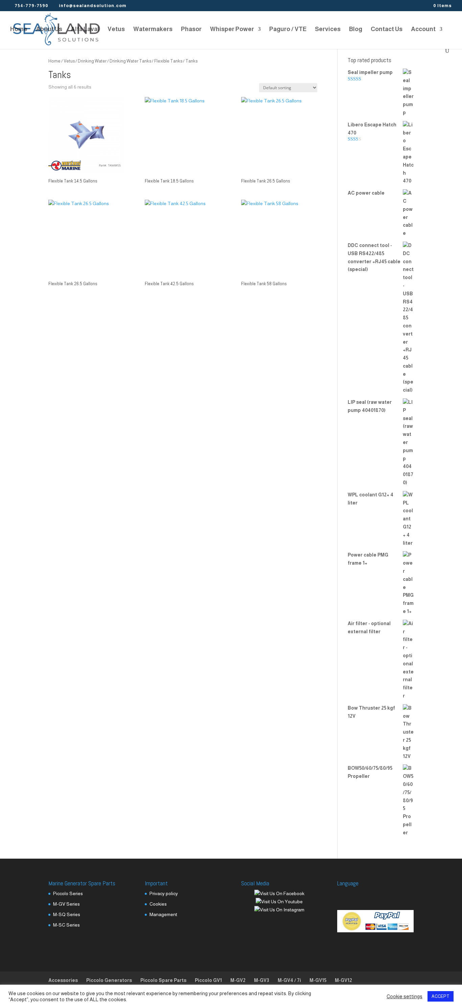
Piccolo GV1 (208, 980)
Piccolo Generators (109, 980)
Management (163, 914)
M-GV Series (66, 904)
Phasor (191, 29)
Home (18, 29)
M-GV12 (343, 980)
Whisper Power (232, 29)
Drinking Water (92, 61)
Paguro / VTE (287, 29)
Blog (355, 29)
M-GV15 (317, 980)
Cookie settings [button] (404, 996)
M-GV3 (261, 980)
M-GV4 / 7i (289, 980)
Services (328, 29)
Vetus (116, 29)
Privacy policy (163, 893)
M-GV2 (238, 980)
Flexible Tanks (168, 61)
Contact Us (386, 29)
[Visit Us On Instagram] (279, 909)
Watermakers (152, 29)
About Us (49, 29)
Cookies (158, 904)
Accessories (63, 980)
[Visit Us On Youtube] (279, 901)
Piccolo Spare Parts (163, 980)
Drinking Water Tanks (130, 61)
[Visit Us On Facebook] (279, 893)
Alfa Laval (85, 29)
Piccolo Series (68, 893)
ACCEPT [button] (440, 996)
